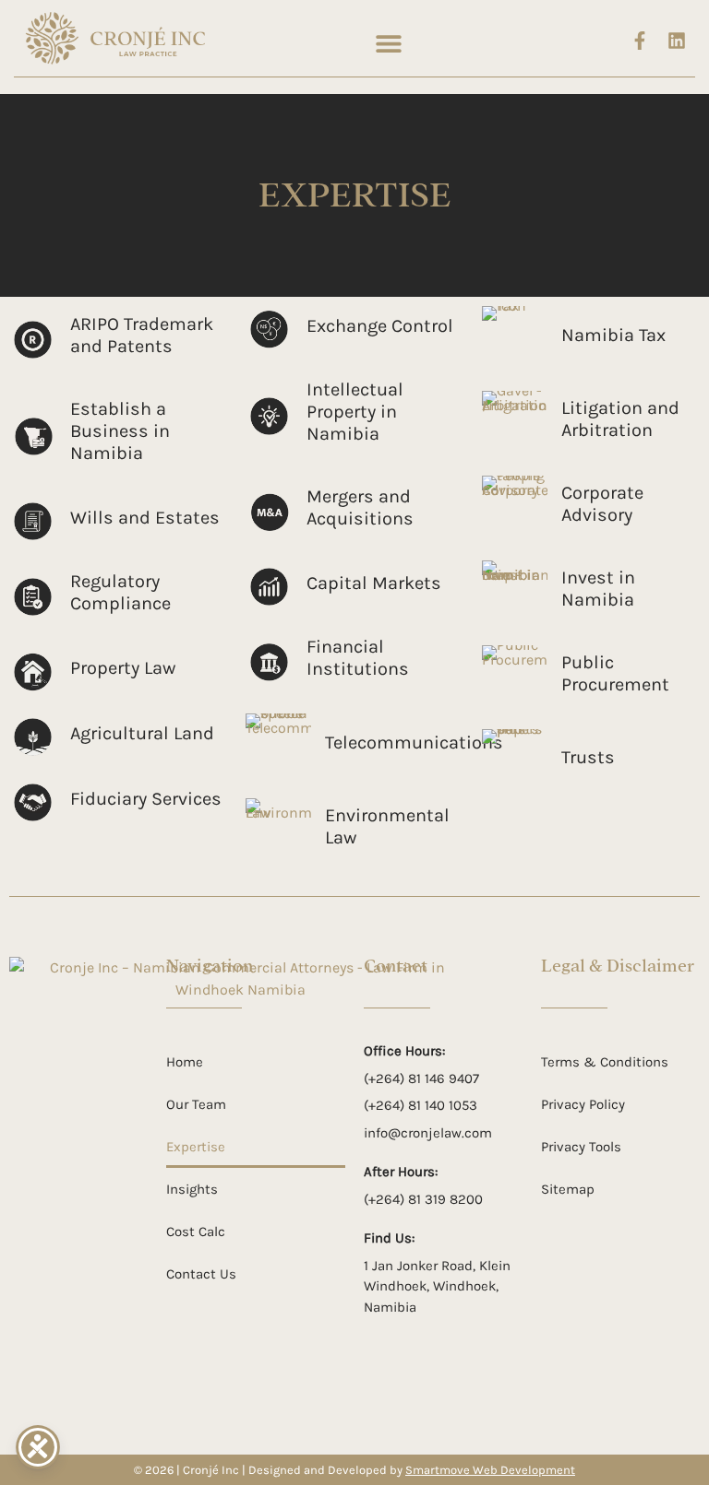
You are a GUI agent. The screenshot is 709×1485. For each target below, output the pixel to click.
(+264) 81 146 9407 (421, 1078)
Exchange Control (379, 325)
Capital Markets (373, 583)
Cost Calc (195, 1231)
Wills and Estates (145, 517)
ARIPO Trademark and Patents (141, 335)
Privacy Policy (583, 1104)
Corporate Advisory (602, 503)
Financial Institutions (357, 657)
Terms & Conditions (604, 1062)
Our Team (196, 1104)
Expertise (195, 1146)
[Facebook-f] (639, 40)
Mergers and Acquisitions (360, 507)
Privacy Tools (581, 1146)
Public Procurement (615, 673)
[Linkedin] (676, 40)
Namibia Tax (613, 335)
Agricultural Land (142, 733)
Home (184, 1062)
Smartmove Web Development (490, 1470)
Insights (192, 1189)
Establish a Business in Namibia (120, 431)
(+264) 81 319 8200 (423, 1199)
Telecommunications (414, 742)
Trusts (588, 757)
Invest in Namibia (598, 588)
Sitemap (568, 1189)
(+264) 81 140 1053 (420, 1105)
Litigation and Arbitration (620, 419)
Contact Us (201, 1274)
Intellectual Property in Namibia (354, 411)
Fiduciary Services (146, 798)
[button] (388, 43)
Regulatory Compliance (120, 592)
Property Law (122, 667)
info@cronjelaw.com (428, 1133)
